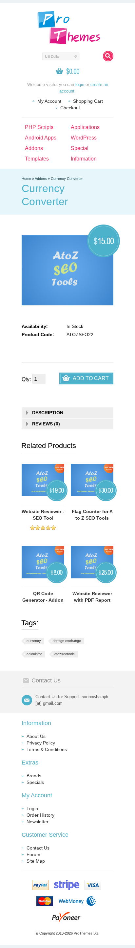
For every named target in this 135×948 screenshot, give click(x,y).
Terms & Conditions (47, 749)
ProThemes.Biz (86, 933)
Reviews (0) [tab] (46, 423)
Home (26, 179)
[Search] (108, 56)
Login (32, 808)
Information (84, 159)
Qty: (26, 379)
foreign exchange (67, 641)
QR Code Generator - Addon (43, 597)
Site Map (36, 861)
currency (34, 641)
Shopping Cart (88, 101)
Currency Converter (67, 179)
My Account (49, 101)
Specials (35, 782)
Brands (34, 775)
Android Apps (40, 137)
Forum (33, 854)
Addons (34, 148)
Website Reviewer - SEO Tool (43, 515)
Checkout (70, 107)
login (79, 84)
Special (79, 148)
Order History (40, 815)
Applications (85, 127)
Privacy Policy (41, 742)
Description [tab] (47, 412)
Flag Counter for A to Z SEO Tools (92, 515)
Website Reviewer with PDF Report (92, 597)
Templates (37, 159)
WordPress (84, 137)
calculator (34, 654)
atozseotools (64, 654)
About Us (36, 736)
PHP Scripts (39, 127)
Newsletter (37, 821)
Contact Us (38, 848)
